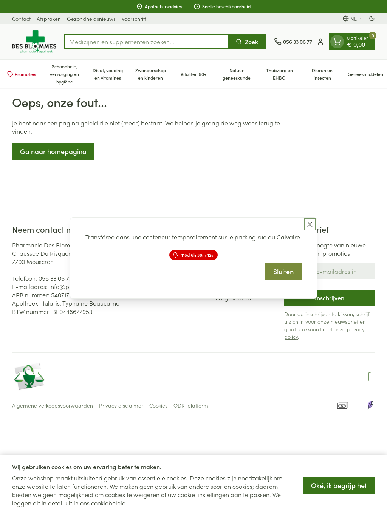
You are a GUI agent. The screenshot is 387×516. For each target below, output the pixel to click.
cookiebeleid (108, 503)
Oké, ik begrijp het (339, 485)
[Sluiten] (310, 224)
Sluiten (283, 271)
